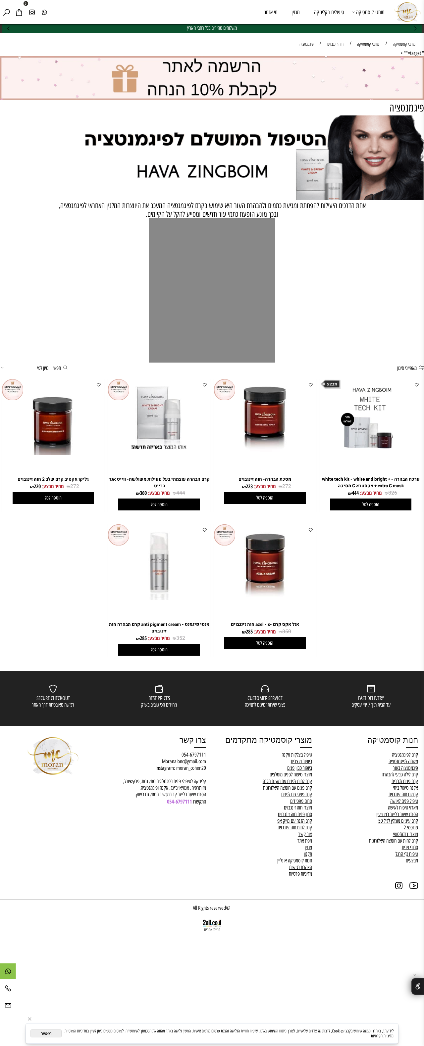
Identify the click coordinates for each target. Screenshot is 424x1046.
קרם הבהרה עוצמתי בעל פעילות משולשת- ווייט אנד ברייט (159, 482)
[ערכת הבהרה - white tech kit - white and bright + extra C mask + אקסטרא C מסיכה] (371, 453)
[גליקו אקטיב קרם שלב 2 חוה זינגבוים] (53, 453)
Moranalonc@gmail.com (184, 761)
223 (249, 486)
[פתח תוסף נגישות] (417, 986)
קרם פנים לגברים (405, 781)
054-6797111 (194, 754)
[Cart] (19, 12)
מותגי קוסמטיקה (370, 12)
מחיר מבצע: (370, 493)
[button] (371, 504)
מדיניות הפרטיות (382, 1035)
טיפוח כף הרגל (407, 853)
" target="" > (412, 53)
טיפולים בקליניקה (329, 12)
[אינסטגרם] (31, 12)
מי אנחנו (270, 12)
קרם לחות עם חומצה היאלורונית (393, 840)
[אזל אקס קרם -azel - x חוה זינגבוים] (265, 598)
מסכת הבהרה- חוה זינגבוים (264, 479)
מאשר (46, 1033)
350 (286, 631)
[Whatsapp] (44, 12)
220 (37, 486)
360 (143, 493)
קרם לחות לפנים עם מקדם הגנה (287, 781)
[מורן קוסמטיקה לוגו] (407, 11)
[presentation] (8, 28)
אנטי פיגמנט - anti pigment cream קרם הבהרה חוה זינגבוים (159, 627)
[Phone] (8, 990)
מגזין (296, 12)
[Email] (8, 1007)
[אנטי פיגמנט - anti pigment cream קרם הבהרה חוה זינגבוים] (159, 598)
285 (249, 631)
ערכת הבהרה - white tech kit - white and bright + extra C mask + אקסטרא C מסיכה (371, 482)
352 (180, 638)
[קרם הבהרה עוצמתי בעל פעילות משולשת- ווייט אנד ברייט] (159, 453)
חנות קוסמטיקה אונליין (294, 860)
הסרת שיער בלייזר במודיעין (397, 814)
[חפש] (6, 12)
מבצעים (412, 860)
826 (392, 493)
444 (355, 493)
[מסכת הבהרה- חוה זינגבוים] (265, 453)
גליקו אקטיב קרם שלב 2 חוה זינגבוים (53, 479)
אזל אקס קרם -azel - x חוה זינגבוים (265, 624)
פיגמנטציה (406, 108)
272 (286, 486)
